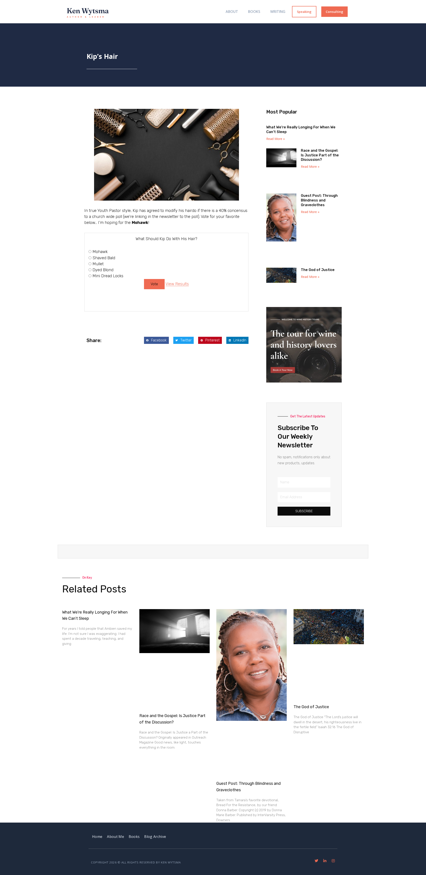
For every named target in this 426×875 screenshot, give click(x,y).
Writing (277, 11)
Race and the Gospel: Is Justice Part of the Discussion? (320, 155)
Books (254, 11)
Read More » (275, 139)
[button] (156, 340)
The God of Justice (318, 270)
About (232, 11)
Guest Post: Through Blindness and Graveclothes (319, 200)
